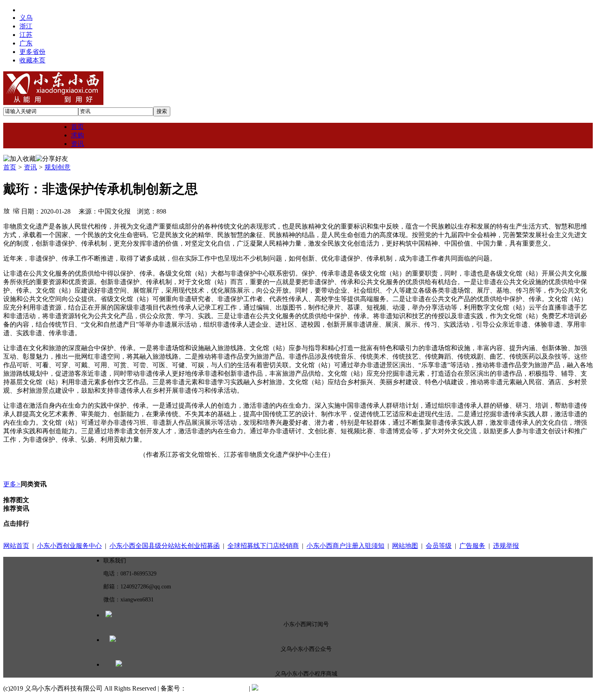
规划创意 (58, 167)
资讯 (30, 167)
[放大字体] (6, 210)
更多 (12, 484)
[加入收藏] (19, 159)
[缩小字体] (16, 210)
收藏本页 (32, 60)
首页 (9, 167)
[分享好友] (52, 159)
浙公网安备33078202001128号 (300, 688)
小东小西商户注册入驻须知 (345, 545)
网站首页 (16, 545)
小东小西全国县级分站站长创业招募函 (164, 545)
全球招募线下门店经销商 (263, 545)
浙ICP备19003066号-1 (217, 688)
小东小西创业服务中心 (69, 545)
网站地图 (405, 545)
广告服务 (472, 545)
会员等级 (439, 545)
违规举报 (506, 545)
